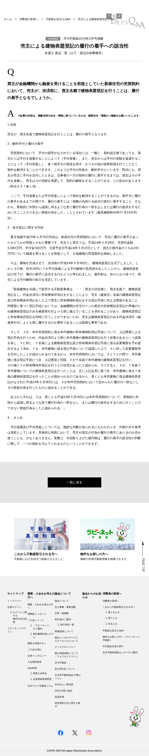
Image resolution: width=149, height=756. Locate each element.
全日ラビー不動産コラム (40, 685)
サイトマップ (15, 593)
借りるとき (114, 612)
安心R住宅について (65, 668)
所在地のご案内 (63, 619)
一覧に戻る (74, 482)
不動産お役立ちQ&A (58, 19)
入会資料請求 (35, 661)
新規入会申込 (40, 673)
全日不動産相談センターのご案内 (120, 652)
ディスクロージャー (65, 646)
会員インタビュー (37, 655)
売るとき (112, 623)
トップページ (14, 600)
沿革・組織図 (62, 613)
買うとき (112, 618)
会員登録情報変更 (42, 679)
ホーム (8, 19)
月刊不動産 (60, 662)
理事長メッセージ (37, 613)
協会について (63, 593)
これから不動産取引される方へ (119, 606)
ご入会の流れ (35, 649)
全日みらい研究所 (64, 684)
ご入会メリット (36, 620)
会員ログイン (14, 606)
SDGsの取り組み (64, 690)
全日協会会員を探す (113, 646)
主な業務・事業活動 (65, 606)
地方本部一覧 (67, 624)
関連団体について (64, 631)
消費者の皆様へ (28, 19)
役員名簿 (59, 696)
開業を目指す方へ (37, 643)
